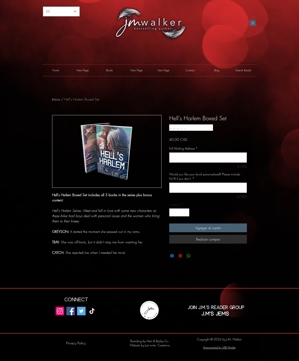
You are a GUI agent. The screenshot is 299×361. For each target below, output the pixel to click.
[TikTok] (92, 311)
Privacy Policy (76, 343)
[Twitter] (81, 311)
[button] (252, 21)
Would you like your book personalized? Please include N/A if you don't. (204, 176)
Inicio (56, 99)
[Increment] (186, 212)
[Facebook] (70, 311)
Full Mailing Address (183, 148)
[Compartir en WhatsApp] (188, 255)
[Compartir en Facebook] (172, 255)
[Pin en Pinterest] (180, 255)
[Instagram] (60, 311)
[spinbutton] (179, 212)
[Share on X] (197, 255)
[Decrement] (172, 212)
